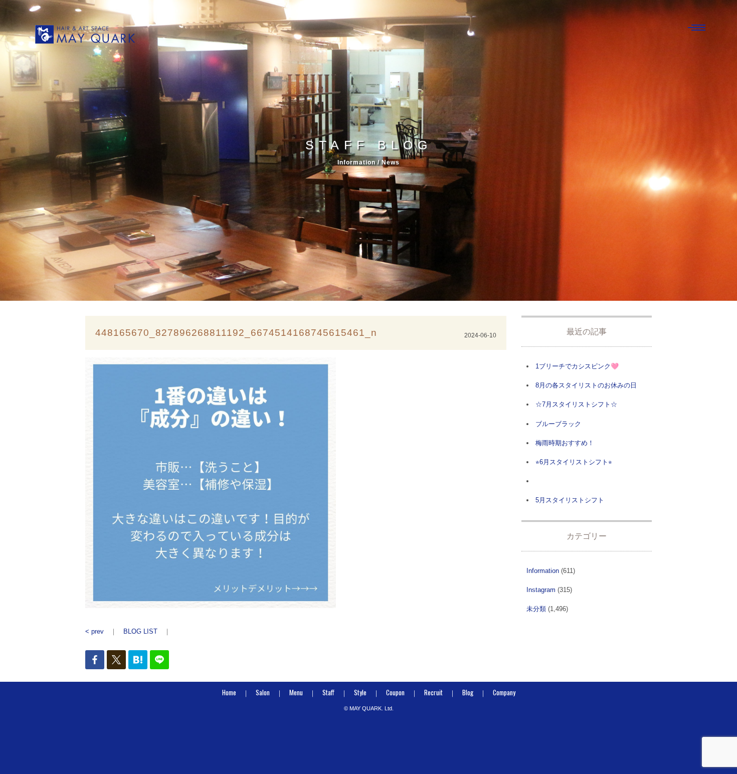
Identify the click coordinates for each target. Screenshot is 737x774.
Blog (467, 692)
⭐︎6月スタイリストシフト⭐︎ (573, 462)
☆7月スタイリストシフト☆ (576, 404)
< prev (94, 631)
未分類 (536, 609)
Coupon (395, 692)
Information (542, 570)
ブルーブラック (558, 424)
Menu (296, 692)
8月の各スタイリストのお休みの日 (586, 385)
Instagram (541, 590)
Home (229, 692)
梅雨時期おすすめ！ (564, 443)
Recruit (433, 692)
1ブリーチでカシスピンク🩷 (577, 366)
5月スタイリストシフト (569, 500)
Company (504, 692)
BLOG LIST (140, 631)
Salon (263, 692)
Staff (328, 692)
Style (360, 692)
